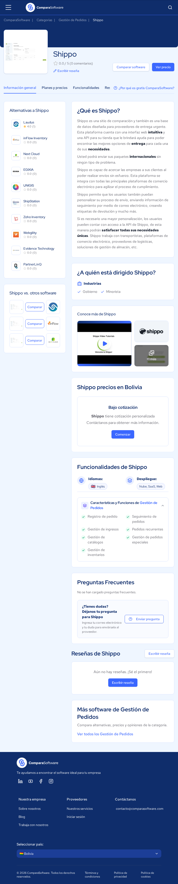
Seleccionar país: (30, 844)
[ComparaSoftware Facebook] (40, 781)
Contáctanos (125, 799)
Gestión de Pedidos (72, 20)
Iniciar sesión (76, 817)
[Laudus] (53, 307)
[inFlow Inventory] (53, 324)
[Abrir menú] (8, 7)
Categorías (44, 20)
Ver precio (163, 67)
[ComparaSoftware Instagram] (51, 781)
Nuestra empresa (32, 799)
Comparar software (131, 67)
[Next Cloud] (53, 340)
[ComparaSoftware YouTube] (30, 781)
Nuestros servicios (80, 809)
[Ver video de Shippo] (104, 343)
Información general (20, 87)
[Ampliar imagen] (151, 331)
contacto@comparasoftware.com (137, 809)
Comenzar (122, 434)
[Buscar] (170, 7)
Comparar (35, 307)
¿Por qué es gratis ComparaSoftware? (146, 88)
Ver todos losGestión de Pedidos (105, 734)
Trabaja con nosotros (33, 825)
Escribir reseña (68, 71)
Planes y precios (54, 87)
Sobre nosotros (30, 809)
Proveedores (77, 799)
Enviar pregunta (148, 619)
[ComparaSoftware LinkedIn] (20, 781)
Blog (22, 817)
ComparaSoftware (17, 20)
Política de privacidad (120, 874)
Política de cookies (147, 874)
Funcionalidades (86, 87)
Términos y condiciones (92, 874)
